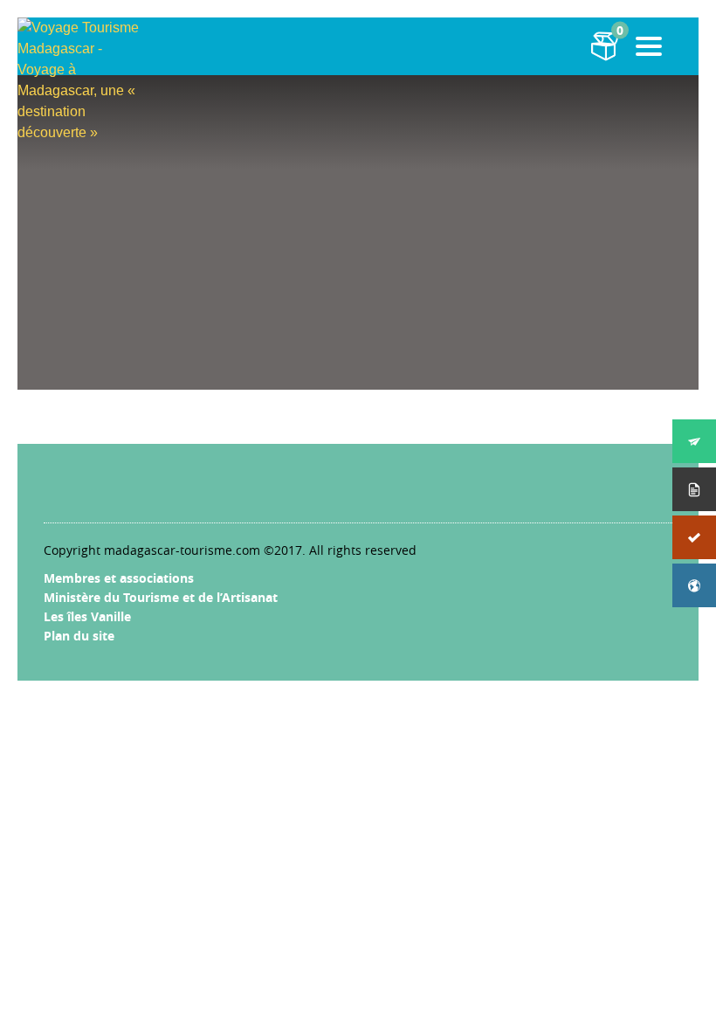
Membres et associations (119, 578)
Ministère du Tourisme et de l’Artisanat (161, 597)
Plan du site (79, 635)
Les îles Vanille (87, 616)
